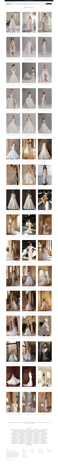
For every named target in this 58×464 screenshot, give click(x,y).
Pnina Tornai (13, 160)
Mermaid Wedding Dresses (36, 440)
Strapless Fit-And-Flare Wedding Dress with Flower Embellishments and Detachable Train (29, 59)
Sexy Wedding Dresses (20, 443)
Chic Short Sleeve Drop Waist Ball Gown (13, 110)
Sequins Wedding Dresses (13, 437)
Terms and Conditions (49, 450)
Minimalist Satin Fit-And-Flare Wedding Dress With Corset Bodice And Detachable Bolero (29, 262)
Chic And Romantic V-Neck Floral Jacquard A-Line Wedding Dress (44, 389)
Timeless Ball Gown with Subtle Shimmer (13, 34)
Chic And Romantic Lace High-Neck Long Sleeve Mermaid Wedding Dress (29, 414)
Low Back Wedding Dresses (24, 431)
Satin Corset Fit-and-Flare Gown (29, 388)
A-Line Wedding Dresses (29, 440)
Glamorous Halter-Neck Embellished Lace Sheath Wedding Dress (29, 237)
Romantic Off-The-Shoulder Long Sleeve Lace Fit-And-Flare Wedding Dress (44, 237)
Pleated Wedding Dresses (44, 434)
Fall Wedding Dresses (36, 443)
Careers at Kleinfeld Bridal (25, 450)
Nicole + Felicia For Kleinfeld (13, 58)
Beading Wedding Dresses (37, 434)
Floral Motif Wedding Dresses (14, 434)
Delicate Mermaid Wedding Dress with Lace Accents (44, 34)
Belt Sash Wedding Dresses (44, 437)
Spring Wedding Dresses (14, 443)
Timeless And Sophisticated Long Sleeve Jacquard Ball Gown (29, 363)
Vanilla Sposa (13, 33)
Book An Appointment (40, 450)
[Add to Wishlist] (19, 31)
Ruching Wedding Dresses (20, 437)
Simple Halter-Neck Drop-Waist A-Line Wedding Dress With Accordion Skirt (13, 262)
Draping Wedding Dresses (22, 434)
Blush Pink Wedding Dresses (22, 440)
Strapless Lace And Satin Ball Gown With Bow (13, 388)
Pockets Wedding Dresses (37, 437)
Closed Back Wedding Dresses (16, 431)
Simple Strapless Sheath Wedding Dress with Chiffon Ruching (13, 59)
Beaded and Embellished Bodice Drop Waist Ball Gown (29, 110)
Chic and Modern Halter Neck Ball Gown (29, 135)
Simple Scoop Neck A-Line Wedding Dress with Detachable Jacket (13, 85)
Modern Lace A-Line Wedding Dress (29, 34)
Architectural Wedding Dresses (43, 443)
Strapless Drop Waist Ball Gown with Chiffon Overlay (13, 135)
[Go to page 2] (32, 417)
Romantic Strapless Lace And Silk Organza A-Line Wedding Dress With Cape (13, 338)
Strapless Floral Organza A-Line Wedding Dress (13, 363)
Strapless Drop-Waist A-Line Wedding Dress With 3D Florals (44, 262)
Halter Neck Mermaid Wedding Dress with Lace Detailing (45, 110)
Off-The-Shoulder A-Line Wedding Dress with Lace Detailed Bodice (44, 136)
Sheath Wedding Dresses (43, 440)
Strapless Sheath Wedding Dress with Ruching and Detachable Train (45, 59)
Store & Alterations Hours (25, 457)
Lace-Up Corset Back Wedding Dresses (41, 431)
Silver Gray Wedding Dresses (15, 440)
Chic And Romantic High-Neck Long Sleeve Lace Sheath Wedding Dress (45, 414)
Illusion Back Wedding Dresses (32, 431)
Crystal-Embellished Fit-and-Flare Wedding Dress (44, 363)
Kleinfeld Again (32, 450)
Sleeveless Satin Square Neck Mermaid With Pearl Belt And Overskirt (45, 161)
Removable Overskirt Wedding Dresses (29, 437)
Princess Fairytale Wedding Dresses (28, 443)
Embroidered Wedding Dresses (29, 434)
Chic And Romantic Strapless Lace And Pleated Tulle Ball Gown (13, 414)
